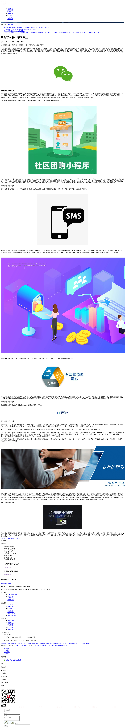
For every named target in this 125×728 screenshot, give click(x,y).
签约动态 (10, 15)
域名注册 (10, 606)
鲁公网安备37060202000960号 (58, 645)
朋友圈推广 (10, 624)
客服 (19, 660)
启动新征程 (7, 574)
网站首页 (10, 8)
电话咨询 (7, 653)
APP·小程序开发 (12, 594)
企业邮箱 (10, 605)
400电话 (9, 608)
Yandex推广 (10, 629)
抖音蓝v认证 (11, 613)
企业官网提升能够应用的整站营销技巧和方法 (20, 29)
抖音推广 (10, 622)
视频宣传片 (10, 612)
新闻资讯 (7, 652)
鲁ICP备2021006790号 (41, 645)
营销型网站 (10, 596)
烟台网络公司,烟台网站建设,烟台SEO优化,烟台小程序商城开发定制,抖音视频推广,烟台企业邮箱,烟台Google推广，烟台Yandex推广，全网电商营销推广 (46, 643)
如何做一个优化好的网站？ (14, 31)
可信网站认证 (11, 615)
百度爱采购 (10, 620)
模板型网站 (10, 600)
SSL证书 (10, 610)
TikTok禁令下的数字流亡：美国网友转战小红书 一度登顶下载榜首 (26, 27)
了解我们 (10, 17)
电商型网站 (10, 598)
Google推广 (10, 627)
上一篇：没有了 (5, 538)
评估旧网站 (7, 567)
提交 (6, 725)
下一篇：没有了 (15, 538)
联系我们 (10, 19)
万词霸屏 (10, 625)
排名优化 (10, 13)
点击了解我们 (5, 22)
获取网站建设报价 (6, 583)
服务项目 (10, 10)
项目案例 (7, 650)
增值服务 (10, 11)
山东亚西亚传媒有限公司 (21, 645)
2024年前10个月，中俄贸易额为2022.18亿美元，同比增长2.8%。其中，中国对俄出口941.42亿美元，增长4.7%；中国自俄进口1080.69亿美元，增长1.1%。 (52, 32)
